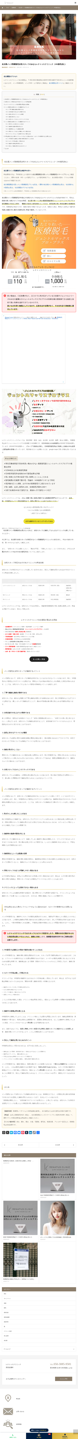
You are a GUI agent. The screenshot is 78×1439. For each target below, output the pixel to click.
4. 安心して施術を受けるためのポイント (16, 146)
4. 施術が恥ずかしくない (12, 116)
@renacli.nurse (9, 317)
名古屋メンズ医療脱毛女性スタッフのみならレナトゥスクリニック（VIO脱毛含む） (26, 99)
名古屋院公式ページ (56, 83)
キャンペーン (7, 1298)
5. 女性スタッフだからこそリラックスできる (17, 119)
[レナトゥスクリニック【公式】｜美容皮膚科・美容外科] (9, 2)
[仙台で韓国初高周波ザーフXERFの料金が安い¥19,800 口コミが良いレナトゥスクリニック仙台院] (57, 1176)
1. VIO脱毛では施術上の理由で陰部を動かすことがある (20, 138)
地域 (5, 1303)
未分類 (5, 1340)
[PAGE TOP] (75, 1431)
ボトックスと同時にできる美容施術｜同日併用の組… (56, 1237)
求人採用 (6, 1336)
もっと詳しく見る (39, 659)
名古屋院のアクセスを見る (24, 187)
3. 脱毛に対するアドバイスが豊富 (15, 114)
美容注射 (6, 1312)
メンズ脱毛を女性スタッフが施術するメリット (16, 107)
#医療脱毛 (59, 317)
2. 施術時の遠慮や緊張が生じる (14, 126)
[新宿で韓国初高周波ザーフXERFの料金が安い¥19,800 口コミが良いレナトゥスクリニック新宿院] (20, 1218)
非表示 (42, 94)
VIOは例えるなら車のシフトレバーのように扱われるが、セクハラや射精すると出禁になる (28, 136)
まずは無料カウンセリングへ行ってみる (39, 521)
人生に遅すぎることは (39, 1430)
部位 (5, 1293)
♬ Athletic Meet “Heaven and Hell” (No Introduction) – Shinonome (40, 318)
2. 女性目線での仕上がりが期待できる (16, 111)
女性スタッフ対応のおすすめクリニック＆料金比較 (17, 101)
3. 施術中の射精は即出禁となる (14, 143)
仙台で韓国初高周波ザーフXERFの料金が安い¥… (55, 1195)
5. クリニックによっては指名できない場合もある (18, 133)
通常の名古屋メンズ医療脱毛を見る (51, 184)
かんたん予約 (63, 1379)
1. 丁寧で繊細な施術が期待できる (15, 109)
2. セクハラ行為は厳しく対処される (15, 141)
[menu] (75, 2)
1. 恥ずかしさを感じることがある (15, 124)
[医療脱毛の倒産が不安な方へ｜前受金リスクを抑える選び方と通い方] (20, 1260)
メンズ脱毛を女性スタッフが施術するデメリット (17, 121)
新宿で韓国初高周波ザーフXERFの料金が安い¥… (18, 1237)
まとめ (6, 148)
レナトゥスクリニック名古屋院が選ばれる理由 (16, 104)
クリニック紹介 (8, 1331)
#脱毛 (6, 318)
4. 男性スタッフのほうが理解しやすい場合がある (18, 131)
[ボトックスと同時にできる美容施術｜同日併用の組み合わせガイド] (57, 1218)
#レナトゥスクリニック (14, 318)
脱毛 (5, 1308)
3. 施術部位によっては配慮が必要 (15, 129)
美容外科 (6, 1322)
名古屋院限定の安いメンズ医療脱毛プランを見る (20, 184)
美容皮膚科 (7, 1317)
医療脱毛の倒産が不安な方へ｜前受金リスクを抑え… (19, 1279)
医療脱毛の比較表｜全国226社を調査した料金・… (18, 1161)
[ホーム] (2, 7)
